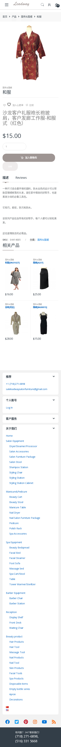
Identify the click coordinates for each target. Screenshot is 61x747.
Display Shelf (16, 617)
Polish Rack (15, 528)
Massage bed (16, 568)
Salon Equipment (15, 441)
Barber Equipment (15, 593)
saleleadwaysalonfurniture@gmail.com (26, 389)
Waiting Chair (16, 627)
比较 (31, 105)
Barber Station (17, 603)
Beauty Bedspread (19, 547)
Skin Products (16, 668)
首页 (5, 16)
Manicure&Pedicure (16, 491)
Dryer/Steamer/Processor (23, 446)
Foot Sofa (14, 563)
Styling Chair (15, 472)
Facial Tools (15, 673)
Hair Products (16, 641)
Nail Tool (14, 662)
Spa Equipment (14, 542)
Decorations (16, 699)
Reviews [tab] (21, 178)
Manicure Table (17, 507)
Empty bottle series (19, 689)
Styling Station (17, 477)
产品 (14, 16)
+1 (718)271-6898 (15, 383)
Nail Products (16, 657)
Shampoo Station (18, 467)
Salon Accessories (19, 451)
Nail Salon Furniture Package (24, 517)
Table (12, 579)
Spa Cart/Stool (17, 573)
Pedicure (14, 523)
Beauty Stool (16, 502)
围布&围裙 (26, 16)
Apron (12, 694)
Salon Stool (15, 462)
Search (42, 5)
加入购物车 (31, 157)
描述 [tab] (6, 178)
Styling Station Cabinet (21, 483)
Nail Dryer (14, 512)
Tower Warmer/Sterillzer (22, 584)
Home (9, 435)
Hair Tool (14, 647)
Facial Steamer (17, 558)
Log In (9, 407)
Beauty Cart (15, 496)
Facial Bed (15, 552)
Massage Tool (17, 652)
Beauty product (14, 636)
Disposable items (18, 683)
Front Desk (15, 622)
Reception (11, 612)
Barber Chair (16, 598)
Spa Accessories (18, 533)
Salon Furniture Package (22, 456)
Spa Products (16, 678)
